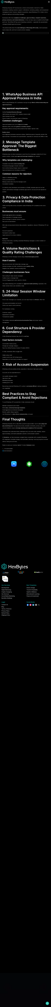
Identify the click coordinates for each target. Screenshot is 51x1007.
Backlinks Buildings (7, 598)
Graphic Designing (7, 592)
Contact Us (5, 604)
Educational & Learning (33, 594)
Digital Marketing (6, 589)
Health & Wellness (32, 592)
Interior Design (31, 587)
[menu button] (49, 2)
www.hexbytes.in (8, 450)
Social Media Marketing (8, 596)
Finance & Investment (33, 596)
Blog (3, 606)
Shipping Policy (6, 615)
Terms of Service (6, 609)
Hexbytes (6, 437)
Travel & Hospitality (32, 589)
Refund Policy (5, 613)
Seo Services (5, 594)
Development (5, 587)
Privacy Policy (5, 611)
